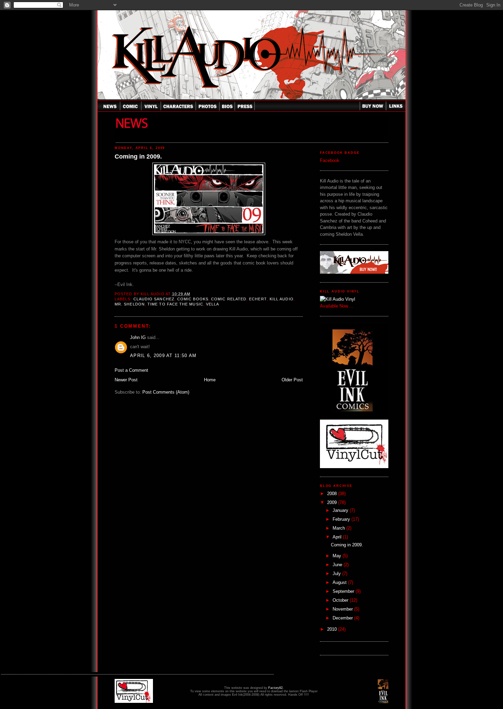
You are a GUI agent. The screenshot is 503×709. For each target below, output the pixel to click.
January (341, 510)
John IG (138, 337)
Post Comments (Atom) (165, 392)
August (340, 582)
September (344, 591)
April (338, 537)
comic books (192, 299)
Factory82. (276, 688)
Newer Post (126, 379)
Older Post (292, 379)
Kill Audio (282, 299)
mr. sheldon (130, 304)
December (343, 618)
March (339, 528)
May (338, 555)
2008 (332, 493)
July (337, 573)
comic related (228, 299)
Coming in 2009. (138, 156)
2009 (332, 502)
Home (210, 379)
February (342, 519)
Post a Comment (131, 370)
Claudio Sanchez (154, 299)
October (341, 600)
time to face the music (175, 304)
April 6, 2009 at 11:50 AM (163, 355)
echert (258, 299)
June (338, 564)
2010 (332, 629)
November (343, 609)
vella (212, 304)
